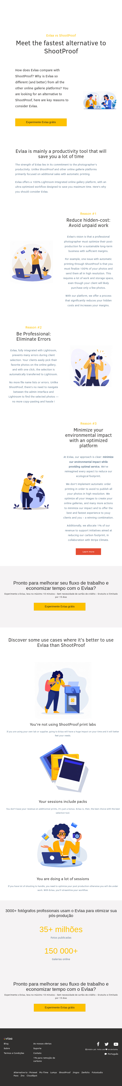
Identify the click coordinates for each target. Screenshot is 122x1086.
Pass (16, 1075)
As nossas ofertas (42, 1043)
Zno (22, 1075)
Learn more (88, 551)
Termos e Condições (14, 1053)
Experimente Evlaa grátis (41, 122)
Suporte (37, 1048)
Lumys (53, 1072)
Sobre (7, 1048)
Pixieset (33, 1072)
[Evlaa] (8, 1038)
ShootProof (64, 1072)
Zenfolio (85, 1072)
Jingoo (76, 1072)
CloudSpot (32, 1075)
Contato (37, 1053)
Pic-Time (43, 1072)
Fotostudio (97, 1072)
